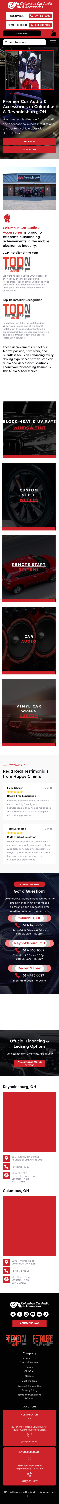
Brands (29, 1367)
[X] (19, 1314)
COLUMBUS (17, 16)
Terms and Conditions (29, 1394)
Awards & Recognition (29, 1386)
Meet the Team (29, 1380)
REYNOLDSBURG (17, 25)
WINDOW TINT (29, 427)
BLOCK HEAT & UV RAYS (29, 421)
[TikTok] (46, 1314)
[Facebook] (13, 1314)
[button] (53, 33)
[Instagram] (26, 1314)
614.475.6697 (33, 975)
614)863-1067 (30, 1481)
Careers (29, 1375)
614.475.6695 (33, 925)
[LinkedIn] (39, 1314)
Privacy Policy (29, 1390)
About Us (29, 1370)
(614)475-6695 (20, 1270)
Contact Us (29, 1358)
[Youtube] (32, 1314)
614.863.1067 (33, 950)
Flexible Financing (29, 1362)
